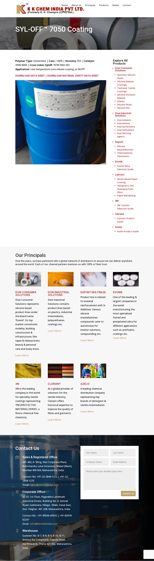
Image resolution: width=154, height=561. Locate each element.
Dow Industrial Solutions (123, 114)
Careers (65, 12)
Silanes (121, 101)
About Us (76, 5)
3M (117, 201)
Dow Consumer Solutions (123, 69)
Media (115, 5)
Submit (127, 493)
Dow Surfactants (126, 126)
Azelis (118, 227)
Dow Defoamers (125, 130)
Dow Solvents (124, 120)
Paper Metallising (126, 195)
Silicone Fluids (124, 104)
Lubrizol (119, 174)
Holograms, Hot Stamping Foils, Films (125, 189)
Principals (90, 5)
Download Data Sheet (30, 75)
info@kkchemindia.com (43, 523)
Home (65, 5)
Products (103, 5)
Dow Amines (123, 123)
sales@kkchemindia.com (44, 485)
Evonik (119, 161)
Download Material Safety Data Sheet (73, 75)
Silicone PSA (123, 107)
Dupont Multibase (93, 292)
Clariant (119, 214)
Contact (127, 5)
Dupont (119, 142)
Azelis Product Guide (128, 231)
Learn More (54, 331)
